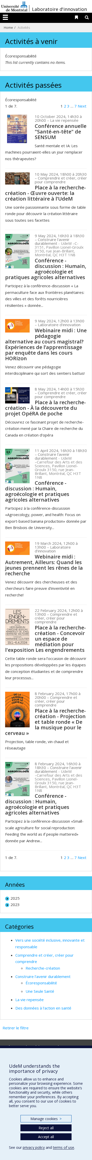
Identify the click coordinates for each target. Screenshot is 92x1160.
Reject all (46, 1127)
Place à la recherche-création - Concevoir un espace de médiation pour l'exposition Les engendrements (45, 638)
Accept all (46, 1136)
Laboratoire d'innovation (59, 9)
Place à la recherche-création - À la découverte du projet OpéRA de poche (45, 408)
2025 (15, 898)
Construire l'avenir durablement (43, 976)
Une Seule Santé (40, 991)
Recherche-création (43, 968)
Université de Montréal (14, 6)
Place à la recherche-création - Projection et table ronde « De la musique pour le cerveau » (45, 721)
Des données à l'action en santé (43, 1008)
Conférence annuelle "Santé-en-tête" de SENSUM (60, 132)
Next (82, 106)
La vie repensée (29, 999)
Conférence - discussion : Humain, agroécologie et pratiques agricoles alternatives (45, 269)
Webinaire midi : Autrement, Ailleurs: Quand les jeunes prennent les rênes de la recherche (44, 565)
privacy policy (34, 1147)
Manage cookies (45, 1118)
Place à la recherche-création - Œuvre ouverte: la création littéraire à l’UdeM (45, 193)
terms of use (63, 1147)
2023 (15, 904)
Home (8, 27)
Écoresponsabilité (41, 982)
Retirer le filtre (16, 1027)
